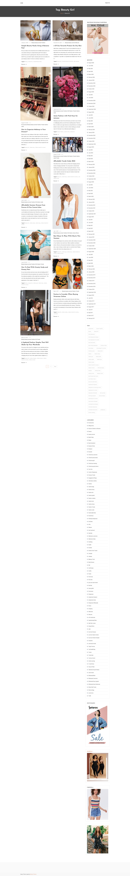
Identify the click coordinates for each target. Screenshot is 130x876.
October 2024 (91, 106)
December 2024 (91, 100)
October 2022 (91, 176)
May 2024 (90, 120)
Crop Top (90, 469)
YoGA (89, 695)
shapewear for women (92, 390)
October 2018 (91, 289)
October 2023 (91, 141)
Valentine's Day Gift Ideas (93, 669)
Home (21, 3)
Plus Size (90, 579)
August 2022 (91, 181)
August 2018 (91, 295)
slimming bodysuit (92, 395)
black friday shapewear (93, 345)
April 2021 (90, 228)
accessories (90, 328)
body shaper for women (101, 348)
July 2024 (90, 115)
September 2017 (92, 303)
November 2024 (91, 103)
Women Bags (91, 690)
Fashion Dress (91, 489)
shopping (90, 608)
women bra (90, 693)
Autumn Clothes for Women (94, 428)
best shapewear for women (93, 339)
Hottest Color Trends (92, 550)
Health (89, 544)
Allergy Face (91, 425)
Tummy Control (91, 658)
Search (106, 2)
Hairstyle (90, 533)
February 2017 (91, 318)
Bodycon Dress (91, 446)
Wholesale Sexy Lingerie (93, 681)
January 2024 (91, 132)
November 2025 (91, 86)
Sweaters (90, 640)
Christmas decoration (93, 457)
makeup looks (91, 373)
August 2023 (91, 147)
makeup (90, 556)
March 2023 (91, 161)
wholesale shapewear (92, 406)
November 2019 (91, 277)
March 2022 (91, 196)
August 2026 (91, 62)
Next (55, 366)
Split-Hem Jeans (92, 623)
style (89, 629)
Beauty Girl (30, 61)
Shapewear (90, 594)
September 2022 (92, 179)
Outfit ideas (90, 568)
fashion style (32, 223)
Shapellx (89, 751)
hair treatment (91, 530)
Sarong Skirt (91, 588)
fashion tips (32, 147)
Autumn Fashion (60, 131)
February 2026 (91, 77)
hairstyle (90, 370)
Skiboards (90, 611)
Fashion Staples (33, 358)
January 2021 (91, 237)
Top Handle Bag (91, 649)
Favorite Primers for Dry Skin (67, 61)
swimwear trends (92, 643)
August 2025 (91, 91)
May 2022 (90, 190)
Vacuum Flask (91, 666)
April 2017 (90, 312)
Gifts (89, 524)
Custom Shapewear (92, 472)
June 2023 (90, 152)
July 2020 (90, 254)
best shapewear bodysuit (93, 337)
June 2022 (90, 187)
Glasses (90, 527)
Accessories (24, 124)
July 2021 (90, 219)
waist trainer (91, 672)
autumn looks (67, 131)
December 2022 (91, 170)
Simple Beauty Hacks (37, 61)
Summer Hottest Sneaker (93, 637)
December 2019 (91, 274)
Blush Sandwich (91, 443)
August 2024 (91, 112)
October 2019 (91, 280)
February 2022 (91, 199)
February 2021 (91, 234)
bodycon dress (104, 345)
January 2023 (91, 167)
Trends (57, 158)
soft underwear (91, 617)
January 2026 (91, 80)
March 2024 (91, 126)
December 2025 (91, 83)
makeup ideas (97, 370)
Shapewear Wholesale (93, 602)
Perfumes (90, 576)
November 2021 (91, 208)
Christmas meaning (92, 463)
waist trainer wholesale (92, 401)
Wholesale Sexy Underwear (94, 684)
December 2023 (91, 135)
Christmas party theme (93, 466)
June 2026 (90, 65)
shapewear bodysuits (92, 384)
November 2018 (91, 286)
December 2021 (91, 205)
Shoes (77, 233)
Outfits (89, 570)
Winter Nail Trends (92, 687)
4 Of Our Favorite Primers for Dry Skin (68, 46)
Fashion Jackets (91, 498)
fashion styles (65, 312)
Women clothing (91, 412)
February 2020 (91, 269)
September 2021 (92, 213)
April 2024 (90, 123)
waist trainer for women (93, 398)
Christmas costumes (92, 454)
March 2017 (91, 315)
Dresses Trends (91, 475)
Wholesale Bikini (91, 675)
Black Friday (91, 437)
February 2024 (91, 129)
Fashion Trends (72, 111)
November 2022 (91, 173)
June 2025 (90, 97)
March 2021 (91, 231)
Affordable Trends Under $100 (64, 161)
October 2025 (91, 88)
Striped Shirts (91, 626)
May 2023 (90, 155)
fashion (89, 353)
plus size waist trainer (92, 381)
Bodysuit (90, 448)
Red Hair (90, 585)
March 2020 (91, 266)
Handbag (90, 541)
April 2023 (90, 158)
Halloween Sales (92, 539)
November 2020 (91, 242)
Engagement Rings (92, 478)
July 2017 (90, 309)
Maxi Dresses (91, 562)
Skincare (77, 42)
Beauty (33, 42)
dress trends (100, 350)
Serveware (90, 591)
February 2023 (91, 164)
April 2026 (90, 71)
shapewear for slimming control (94, 387)
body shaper (90, 348)
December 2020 (91, 240)
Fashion (43, 42)
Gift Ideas (90, 521)
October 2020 (91, 245)
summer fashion (102, 395)
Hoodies (90, 547)
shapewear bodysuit (92, 597)
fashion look (91, 501)
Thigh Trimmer (91, 646)
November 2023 (91, 138)
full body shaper (101, 367)
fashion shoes (72, 233)
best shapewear (91, 334)
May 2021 (90, 225)
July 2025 (90, 94)
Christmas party (91, 350)
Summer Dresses (92, 631)
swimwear (56, 313)
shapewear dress (92, 600)
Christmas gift (91, 460)
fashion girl (64, 251)
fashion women (60, 253)
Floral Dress (90, 515)
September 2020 (92, 248)
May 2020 (90, 260)
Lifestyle (90, 553)
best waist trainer (91, 342)
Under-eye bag (91, 661)
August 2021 (91, 216)
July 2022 (90, 184)
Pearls (89, 573)
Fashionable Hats (92, 512)
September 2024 (92, 109)
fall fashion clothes (92, 480)
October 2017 (91, 301)
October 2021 (91, 210)
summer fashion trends (93, 634)
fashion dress (97, 353)
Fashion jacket (91, 495)
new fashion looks (92, 378)
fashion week (40, 202)
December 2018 (91, 283)
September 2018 (92, 292)
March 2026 (91, 74)
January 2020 (91, 271)
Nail (89, 565)
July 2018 (90, 298)
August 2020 (91, 251)
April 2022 (90, 193)
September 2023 (92, 144)
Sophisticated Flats (92, 620)
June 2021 (90, 222)
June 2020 (90, 257)
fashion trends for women (40, 147)
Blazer (89, 440)
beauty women (38, 42)
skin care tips (76, 61)
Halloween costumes (92, 536)
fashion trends (40, 358)
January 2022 (91, 202)
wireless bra (102, 409)
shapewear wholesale (92, 392)
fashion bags (91, 486)
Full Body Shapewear (92, 518)
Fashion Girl (66, 111)
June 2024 (90, 118)
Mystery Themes (33, 874)
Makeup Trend (100, 373)
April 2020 (90, 263)
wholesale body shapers (93, 404)
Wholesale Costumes (93, 678)
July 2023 (90, 149)
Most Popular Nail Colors (93, 376)
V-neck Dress (91, 663)
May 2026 (90, 68)
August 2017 (91, 306)
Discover (23, 64)
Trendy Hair (90, 655)
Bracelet (90, 451)
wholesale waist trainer (92, 409)
